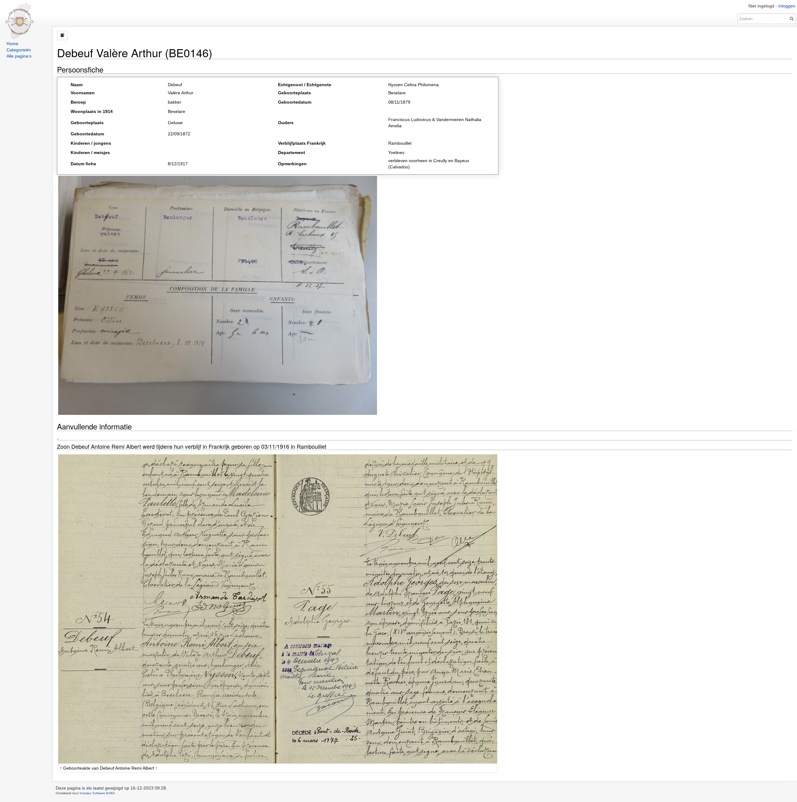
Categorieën (19, 49)
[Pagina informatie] (62, 35)
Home (12, 43)
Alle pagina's (19, 56)
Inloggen (786, 5)
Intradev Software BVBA (97, 793)
